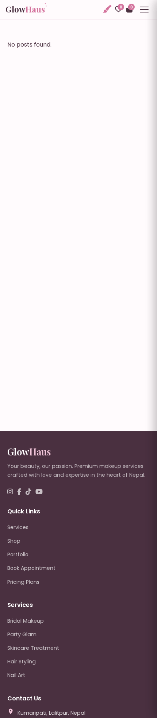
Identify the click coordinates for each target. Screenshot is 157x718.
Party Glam (22, 634)
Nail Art (16, 675)
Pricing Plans (23, 582)
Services (17, 527)
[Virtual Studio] (107, 9)
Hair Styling (21, 661)
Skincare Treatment (33, 648)
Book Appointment (31, 568)
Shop (13, 541)
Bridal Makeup (25, 620)
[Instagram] (10, 492)
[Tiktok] (28, 492)
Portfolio (17, 554)
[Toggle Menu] (144, 9)
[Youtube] (39, 492)
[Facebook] (19, 492)
